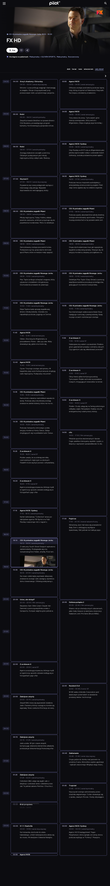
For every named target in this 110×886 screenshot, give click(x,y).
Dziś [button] (68, 69)
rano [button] (80, 69)
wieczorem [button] (88, 69)
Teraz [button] (74, 69)
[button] (106, 76)
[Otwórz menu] (4, 3)
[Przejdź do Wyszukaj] (105, 3)
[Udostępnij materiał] (27, 50)
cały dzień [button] (99, 69)
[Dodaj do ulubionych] (21, 50)
